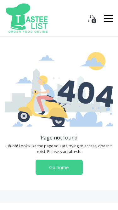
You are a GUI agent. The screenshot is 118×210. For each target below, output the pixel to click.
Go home (59, 167)
